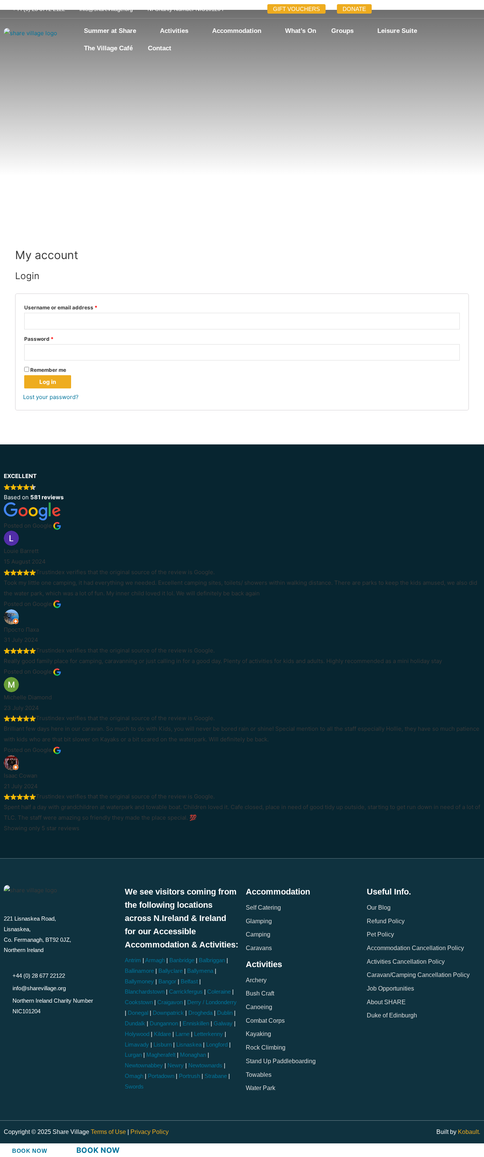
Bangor (167, 981)
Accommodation (236, 30)
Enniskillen (196, 1023)
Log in (47, 381)
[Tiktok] (433, 9)
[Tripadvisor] (445, 9)
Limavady (137, 1044)
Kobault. (469, 1132)
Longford (217, 1044)
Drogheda (200, 1012)
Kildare (162, 1034)
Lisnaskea (189, 1044)
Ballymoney (139, 981)
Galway (223, 1023)
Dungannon (164, 1023)
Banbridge (181, 960)
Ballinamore (139, 971)
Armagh (155, 960)
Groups (342, 30)
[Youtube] (409, 9)
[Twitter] (398, 9)
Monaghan (193, 1054)
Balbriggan (212, 960)
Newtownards (205, 1065)
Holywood (137, 1034)
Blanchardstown (144, 991)
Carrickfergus (186, 991)
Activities (174, 30)
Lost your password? (51, 397)
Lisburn (163, 1044)
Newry (176, 1065)
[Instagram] (421, 9)
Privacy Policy (149, 1132)
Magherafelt (160, 1054)
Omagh (134, 1076)
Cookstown (139, 1002)
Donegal (138, 1012)
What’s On (300, 30)
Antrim (133, 960)
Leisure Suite (397, 30)
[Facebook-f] (386, 9)
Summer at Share (110, 30)
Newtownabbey (144, 1065)
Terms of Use (109, 1132)
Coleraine (219, 991)
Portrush (189, 1076)
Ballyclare (170, 971)
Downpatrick (168, 1012)
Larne (182, 1034)
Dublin (225, 1012)
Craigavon (170, 1002)
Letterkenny (208, 1034)
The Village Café (108, 48)
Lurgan (133, 1054)
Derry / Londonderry (212, 1002)
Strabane (216, 1076)
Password (50, 338)
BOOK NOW (29, 1151)
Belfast (189, 981)
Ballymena (200, 971)
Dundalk (135, 1023)
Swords (134, 1086)
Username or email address (72, 307)
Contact (159, 48)
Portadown (161, 1076)
